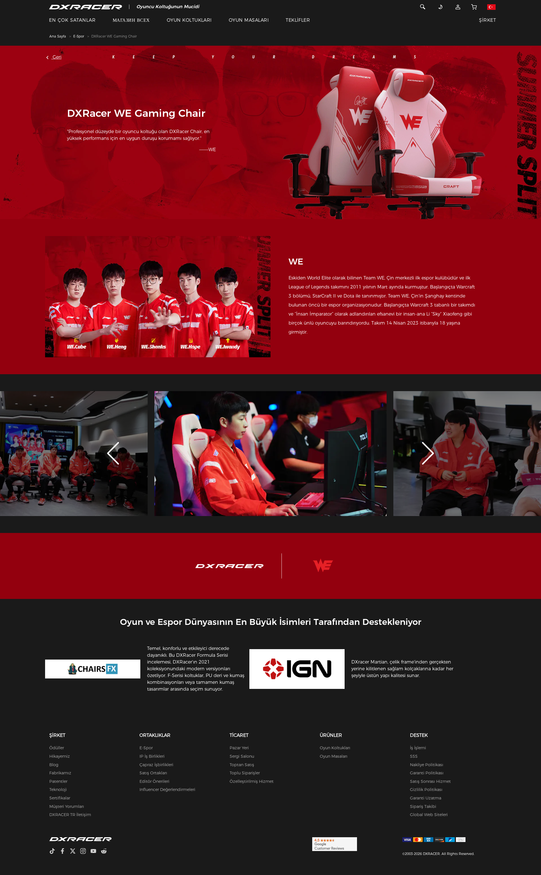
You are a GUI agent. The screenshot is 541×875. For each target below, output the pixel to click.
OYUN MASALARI (249, 20)
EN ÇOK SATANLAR (72, 20)
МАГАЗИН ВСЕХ (131, 20)
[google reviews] (334, 843)
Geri (56, 57)
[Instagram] (85, 851)
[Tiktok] (54, 851)
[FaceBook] (64, 851)
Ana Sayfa (57, 36)
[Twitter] (75, 851)
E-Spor (78, 36)
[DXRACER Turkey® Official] (85, 7)
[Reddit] (106, 851)
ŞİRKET (487, 20)
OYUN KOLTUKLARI (189, 20)
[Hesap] (458, 7)
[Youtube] (95, 851)
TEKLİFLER (298, 20)
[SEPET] (474, 7)
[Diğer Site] (491, 7)
